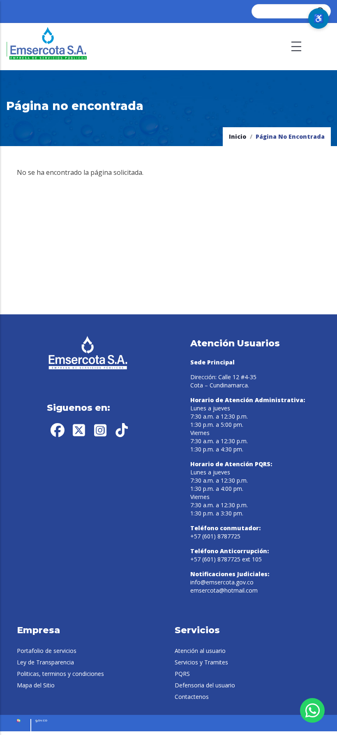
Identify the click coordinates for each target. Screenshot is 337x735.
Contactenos (192, 697)
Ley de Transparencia (45, 662)
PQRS (182, 674)
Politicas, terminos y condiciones (60, 674)
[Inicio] (47, 46)
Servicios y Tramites (201, 662)
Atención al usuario (200, 651)
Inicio (237, 136)
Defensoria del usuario (205, 685)
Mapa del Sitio (36, 685)
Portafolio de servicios (46, 651)
